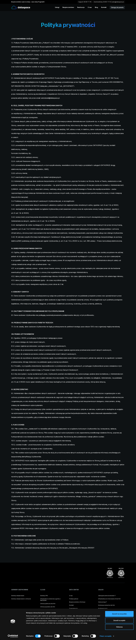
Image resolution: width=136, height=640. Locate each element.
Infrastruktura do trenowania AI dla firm (109, 599)
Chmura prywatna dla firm (47, 607)
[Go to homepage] (20, 7)
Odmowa (119, 627)
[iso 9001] (109, 573)
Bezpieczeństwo (68, 7)
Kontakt (103, 7)
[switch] (57, 636)
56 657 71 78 (87, 2)
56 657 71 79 (107, 2)
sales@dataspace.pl (118, 2)
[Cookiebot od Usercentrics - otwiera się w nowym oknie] (13, 636)
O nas (90, 7)
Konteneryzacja (102, 608)
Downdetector (73, 608)
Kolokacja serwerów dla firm (106, 605)
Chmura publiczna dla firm (47, 603)
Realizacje (81, 7)
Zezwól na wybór (119, 620)
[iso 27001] (121, 573)
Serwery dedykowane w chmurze (21, 599)
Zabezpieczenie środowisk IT (107, 595)
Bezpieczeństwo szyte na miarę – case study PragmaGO (28, 2)
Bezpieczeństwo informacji (77, 602)
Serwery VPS (44, 595)
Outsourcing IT (102, 602)
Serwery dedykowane (17, 595)
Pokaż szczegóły (106, 636)
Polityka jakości (73, 599)
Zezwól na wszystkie (119, 614)
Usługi (57, 7)
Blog (96, 7)
